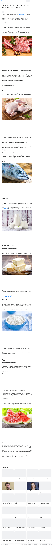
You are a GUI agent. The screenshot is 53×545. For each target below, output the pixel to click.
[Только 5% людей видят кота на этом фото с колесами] (8, 525)
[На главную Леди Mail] (3, 1)
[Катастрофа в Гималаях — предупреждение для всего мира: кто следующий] (8, 475)
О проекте (22, 544)
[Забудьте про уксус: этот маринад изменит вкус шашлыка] (33, 500)
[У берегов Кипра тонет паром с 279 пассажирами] (45, 537)
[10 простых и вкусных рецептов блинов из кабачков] (20, 525)
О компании (4, 544)
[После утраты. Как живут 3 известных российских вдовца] (20, 487)
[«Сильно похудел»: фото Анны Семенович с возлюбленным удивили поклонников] (45, 525)
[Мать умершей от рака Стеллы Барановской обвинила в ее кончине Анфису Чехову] (33, 487)
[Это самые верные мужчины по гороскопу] (8, 512)
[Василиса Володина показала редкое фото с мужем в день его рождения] (20, 512)
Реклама (7, 544)
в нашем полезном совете (7, 296)
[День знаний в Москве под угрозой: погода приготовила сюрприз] (20, 537)
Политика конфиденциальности (34, 544)
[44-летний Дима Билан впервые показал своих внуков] (8, 487)
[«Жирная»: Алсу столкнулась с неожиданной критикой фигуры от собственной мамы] (45, 475)
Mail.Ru (1, 544)
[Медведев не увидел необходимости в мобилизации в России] (45, 487)
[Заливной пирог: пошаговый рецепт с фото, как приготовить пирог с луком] (8, 537)
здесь (10, 357)
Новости (7, 3)
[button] (17, 46)
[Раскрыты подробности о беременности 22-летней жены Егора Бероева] (33, 525)
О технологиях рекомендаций (27, 544)
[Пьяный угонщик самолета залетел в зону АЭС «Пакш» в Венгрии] (33, 475)
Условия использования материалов (43, 544)
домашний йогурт (5, 208)
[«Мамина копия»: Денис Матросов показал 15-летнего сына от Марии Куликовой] (33, 512)
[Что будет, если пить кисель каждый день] (20, 500)
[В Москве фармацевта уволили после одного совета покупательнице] (33, 537)
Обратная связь (50, 544)
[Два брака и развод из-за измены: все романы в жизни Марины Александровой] (45, 500)
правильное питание (22, 14)
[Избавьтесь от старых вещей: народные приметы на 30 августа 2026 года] (45, 512)
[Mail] (1, 1)
